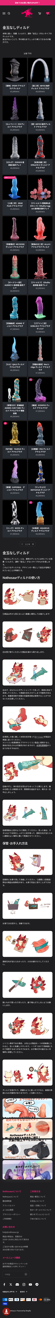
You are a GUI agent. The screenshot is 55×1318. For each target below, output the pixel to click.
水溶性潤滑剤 (41, 745)
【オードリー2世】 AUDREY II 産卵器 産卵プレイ (15, 285)
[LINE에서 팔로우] (37, 1284)
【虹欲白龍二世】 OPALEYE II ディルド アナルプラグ (40, 165)
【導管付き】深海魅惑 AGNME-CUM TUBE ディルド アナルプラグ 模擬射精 (15, 409)
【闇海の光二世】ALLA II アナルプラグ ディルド (40, 245)
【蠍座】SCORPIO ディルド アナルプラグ (40, 406)
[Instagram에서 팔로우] (24, 1284)
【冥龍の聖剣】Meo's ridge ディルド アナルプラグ (40, 367)
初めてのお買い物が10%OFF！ (27, 2)
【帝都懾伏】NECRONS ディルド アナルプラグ (15, 245)
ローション (39, 736)
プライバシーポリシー (11, 1214)
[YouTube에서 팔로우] (30, 1284)
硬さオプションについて (40, 1214)
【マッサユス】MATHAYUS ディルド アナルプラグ (40, 490)
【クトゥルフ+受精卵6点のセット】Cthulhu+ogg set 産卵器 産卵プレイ (40, 206)
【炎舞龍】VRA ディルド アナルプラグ (40, 450)
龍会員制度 (7, 1201)
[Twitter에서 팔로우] (11, 1284)
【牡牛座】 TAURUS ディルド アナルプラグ (15, 450)
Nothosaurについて (11, 1196)
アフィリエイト (9, 1205)
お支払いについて (37, 1201)
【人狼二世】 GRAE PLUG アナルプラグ (15, 204)
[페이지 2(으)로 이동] (33, 544)
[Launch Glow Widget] (6, 1311)
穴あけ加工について (38, 1218)
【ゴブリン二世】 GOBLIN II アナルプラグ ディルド (40, 326)
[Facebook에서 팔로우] (4, 1284)
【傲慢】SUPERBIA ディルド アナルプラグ (15, 488)
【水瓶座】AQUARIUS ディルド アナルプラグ (40, 529)
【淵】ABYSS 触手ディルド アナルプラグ (40, 125)
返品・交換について (38, 1205)
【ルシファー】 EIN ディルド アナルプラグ (15, 125)
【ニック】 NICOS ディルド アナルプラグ (15, 529)
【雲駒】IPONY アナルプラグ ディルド (15, 87)
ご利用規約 (7, 1218)
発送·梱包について (37, 1196)
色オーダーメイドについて (40, 1210)
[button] (47, 13)
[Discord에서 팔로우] (17, 1284)
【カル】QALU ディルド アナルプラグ (14, 365)
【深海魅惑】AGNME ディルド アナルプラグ (14, 324)
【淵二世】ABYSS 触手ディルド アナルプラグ (41, 87)
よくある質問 (8, 1210)
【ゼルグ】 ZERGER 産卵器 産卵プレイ (14, 163)
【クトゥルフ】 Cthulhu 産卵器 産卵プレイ (40, 283)
